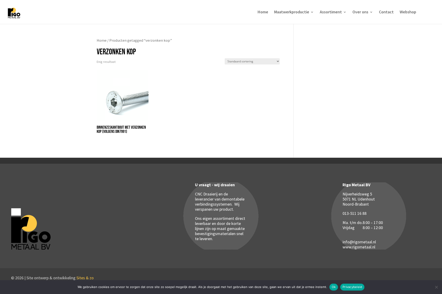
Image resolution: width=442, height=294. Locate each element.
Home (263, 12)
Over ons (360, 12)
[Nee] (436, 287)
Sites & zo (85, 277)
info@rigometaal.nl (359, 242)
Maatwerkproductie (291, 12)
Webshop (408, 12)
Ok (334, 287)
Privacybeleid (352, 287)
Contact (386, 12)
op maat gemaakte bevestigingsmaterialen (220, 231)
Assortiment (331, 12)
